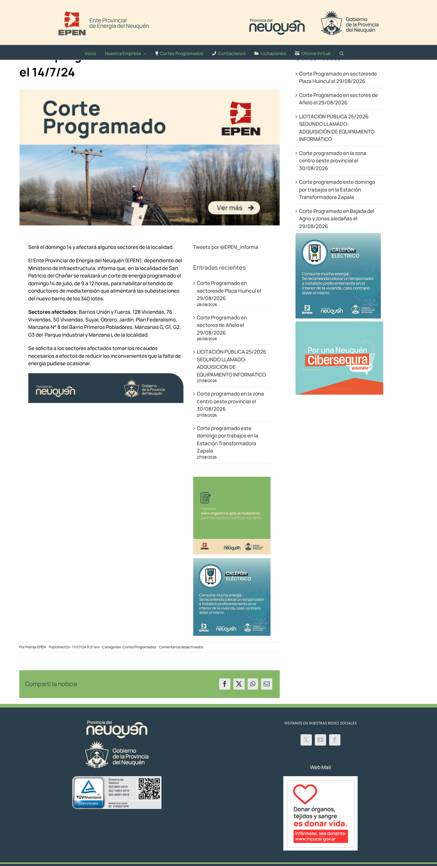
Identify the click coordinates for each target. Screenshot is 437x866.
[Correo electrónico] (267, 684)
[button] (341, 52)
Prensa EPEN (35, 647)
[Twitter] (306, 740)
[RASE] (232, 479)
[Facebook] (225, 684)
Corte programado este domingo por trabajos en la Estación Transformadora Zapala (337, 189)
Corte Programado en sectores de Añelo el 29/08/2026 (222, 325)
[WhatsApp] (253, 684)
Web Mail (320, 767)
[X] (239, 684)
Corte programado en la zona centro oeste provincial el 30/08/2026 (230, 401)
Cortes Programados (139, 647)
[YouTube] (320, 740)
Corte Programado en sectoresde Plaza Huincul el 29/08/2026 (229, 291)
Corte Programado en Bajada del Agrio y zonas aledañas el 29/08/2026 (336, 219)
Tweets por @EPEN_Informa (225, 247)
